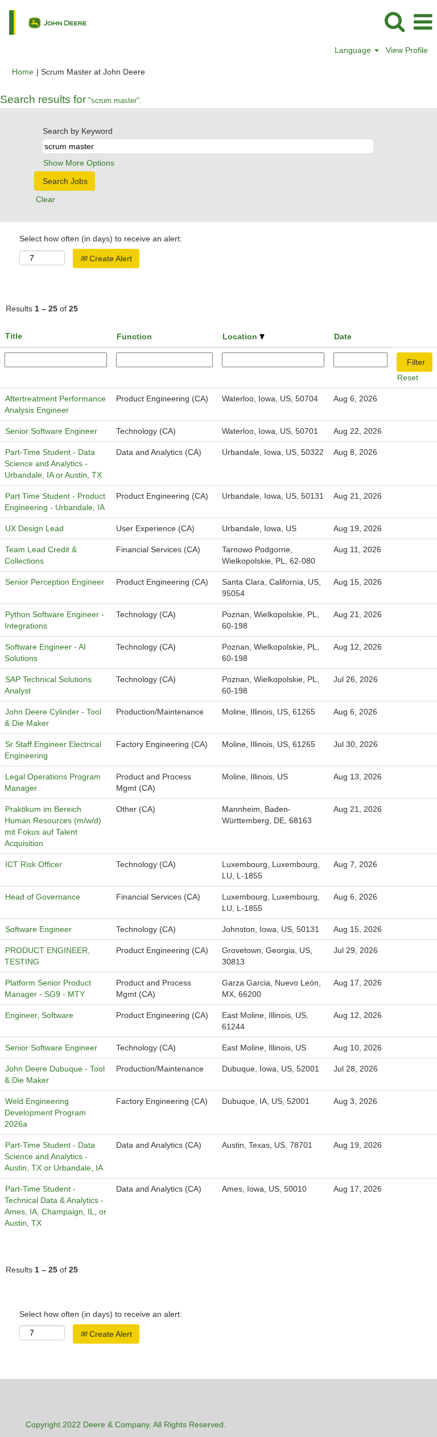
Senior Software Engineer (51, 431)
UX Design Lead (34, 528)
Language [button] (354, 50)
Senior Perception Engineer (54, 581)
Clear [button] (45, 199)
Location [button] (240, 336)
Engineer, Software (39, 1015)
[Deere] (43, 22)
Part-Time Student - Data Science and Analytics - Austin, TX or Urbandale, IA (54, 1156)
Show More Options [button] (78, 162)
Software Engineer (38, 929)
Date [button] (343, 336)
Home (23, 71)
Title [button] (13, 335)
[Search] (394, 21)
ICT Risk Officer (33, 864)
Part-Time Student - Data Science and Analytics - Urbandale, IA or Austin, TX (53, 463)
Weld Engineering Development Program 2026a (45, 1112)
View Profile (407, 50)
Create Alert (109, 258)
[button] (423, 22)
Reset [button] (407, 377)
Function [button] (134, 336)
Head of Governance (42, 896)
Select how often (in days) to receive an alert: (100, 238)
